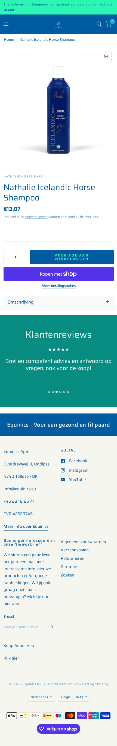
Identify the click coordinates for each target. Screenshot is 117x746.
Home (9, 39)
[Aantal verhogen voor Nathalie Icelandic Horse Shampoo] (23, 257)
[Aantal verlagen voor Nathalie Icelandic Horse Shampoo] (8, 257)
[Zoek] (99, 24)
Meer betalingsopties (59, 286)
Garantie (69, 566)
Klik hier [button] (11, 658)
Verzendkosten (36, 216)
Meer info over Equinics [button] (26, 526)
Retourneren (72, 558)
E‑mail (9, 616)
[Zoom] (106, 56)
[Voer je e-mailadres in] (51, 627)
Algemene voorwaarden (83, 541)
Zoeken (67, 575)
